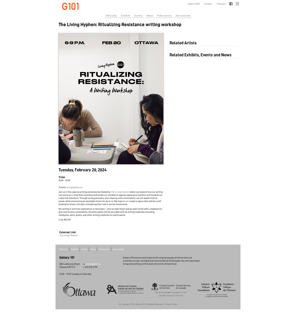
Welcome (111, 15)
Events (138, 15)
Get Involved (183, 15)
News (150, 15)
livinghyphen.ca (74, 187)
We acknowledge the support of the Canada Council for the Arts (171, 294)
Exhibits (125, 15)
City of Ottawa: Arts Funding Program (79, 289)
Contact (208, 3)
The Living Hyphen (120, 192)
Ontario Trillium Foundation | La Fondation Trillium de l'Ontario (216, 289)
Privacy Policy (171, 304)
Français (221, 3)
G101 (70, 6)
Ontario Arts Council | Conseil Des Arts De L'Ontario (125, 289)
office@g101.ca (93, 264)
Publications (164, 15)
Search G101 (194, 3)
